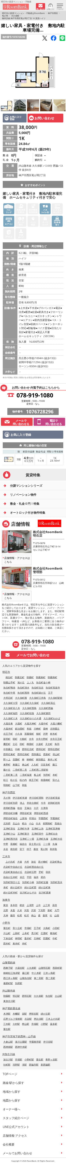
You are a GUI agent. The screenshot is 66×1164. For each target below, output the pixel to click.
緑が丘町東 (44, 887)
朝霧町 (30, 677)
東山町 (25, 764)
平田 (29, 877)
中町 (54, 938)
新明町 (6, 739)
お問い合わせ (44, 118)
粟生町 (6, 928)
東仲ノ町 (52, 759)
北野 (5, 910)
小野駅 (44, 1024)
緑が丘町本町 (10, 892)
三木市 (6, 856)
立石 (15, 744)
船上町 (37, 774)
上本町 (25, 933)
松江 (5, 780)
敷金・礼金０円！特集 (24, 504)
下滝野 (41, 910)
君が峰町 (43, 861)
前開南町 (47, 823)
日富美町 (45, 764)
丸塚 (54, 844)
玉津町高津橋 (53, 828)
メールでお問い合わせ (17, 1153)
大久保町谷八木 (11, 708)
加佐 (33, 861)
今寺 (43, 803)
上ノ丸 (30, 682)
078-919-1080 (34, 395)
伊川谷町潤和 (36, 797)
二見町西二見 (20, 769)
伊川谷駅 (48, 1041)
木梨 (12, 910)
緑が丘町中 (16, 887)
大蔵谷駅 (20, 968)
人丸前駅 (31, 968)
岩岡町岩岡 (54, 803)
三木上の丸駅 (53, 1018)
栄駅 (24, 1013)
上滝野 (30, 905)
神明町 (18, 938)
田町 (22, 744)
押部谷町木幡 (10, 813)
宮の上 (56, 780)
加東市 (6, 900)
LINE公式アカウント (16, 1127)
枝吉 (19, 808)
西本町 (6, 943)
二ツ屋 (46, 844)
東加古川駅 (9, 1001)
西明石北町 (28, 749)
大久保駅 (15, 15)
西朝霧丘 (36, 754)
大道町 (39, 744)
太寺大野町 (42, 739)
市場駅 (34, 1024)
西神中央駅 (21, 1047)
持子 (29, 849)
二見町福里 (26, 774)
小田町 (56, 928)
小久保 (18, 733)
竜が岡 (5, 15)
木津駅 (6, 1013)
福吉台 (23, 844)
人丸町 (34, 764)
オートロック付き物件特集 (27, 513)
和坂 (29, 728)
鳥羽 (57, 744)
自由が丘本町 (10, 877)
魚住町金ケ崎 (43, 682)
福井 (36, 877)
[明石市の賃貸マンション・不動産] (18, 7)
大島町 (46, 928)
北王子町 (8, 733)
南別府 (13, 849)
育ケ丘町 (17, 928)
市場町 (28, 928)
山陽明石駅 (44, 968)
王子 (50, 692)
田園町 (46, 938)
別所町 (46, 774)
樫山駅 (25, 1024)
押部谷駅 (33, 1013)
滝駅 (24, 1064)
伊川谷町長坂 (53, 797)
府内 (43, 877)
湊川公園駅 (21, 1041)
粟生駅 (6, 1029)
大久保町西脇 (46, 708)
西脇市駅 (33, 1064)
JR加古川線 (8, 1054)
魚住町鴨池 (9, 687)
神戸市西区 (53, 13)
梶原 (22, 905)
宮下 (22, 849)
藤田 (12, 915)
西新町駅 (57, 968)
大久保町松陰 (27, 713)
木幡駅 (16, 1013)
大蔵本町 (8, 728)
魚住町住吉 (37, 687)
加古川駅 (8, 1059)
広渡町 (44, 933)
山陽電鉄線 (8, 962)
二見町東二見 (10, 774)
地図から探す (11, 1100)
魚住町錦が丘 (39, 692)
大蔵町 (18, 723)
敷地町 (53, 933)
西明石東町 (9, 754)
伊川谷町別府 (10, 803)
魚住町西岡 (23, 692)
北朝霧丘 (55, 728)
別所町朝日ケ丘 (11, 882)
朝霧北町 (19, 677)
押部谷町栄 (26, 813)
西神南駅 (8, 1047)
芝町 (41, 872)
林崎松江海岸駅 (11, 973)
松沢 (26, 915)
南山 (33, 915)
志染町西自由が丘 (34, 867)
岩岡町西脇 (9, 808)
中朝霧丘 (8, 749)
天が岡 (6, 797)
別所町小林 (28, 882)
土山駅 (58, 996)
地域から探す (11, 1092)
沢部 (33, 910)
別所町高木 (56, 882)
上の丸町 (10, 861)
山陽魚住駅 (26, 978)
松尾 (19, 915)
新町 (49, 910)
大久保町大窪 (10, 703)
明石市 (6, 672)
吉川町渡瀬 (45, 892)
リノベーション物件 (23, 495)
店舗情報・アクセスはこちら (17, 559)
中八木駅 (36, 973)
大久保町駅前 (55, 697)
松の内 (23, 780)
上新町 (16, 933)
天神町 (37, 938)
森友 (36, 849)
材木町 (53, 733)
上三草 (46, 905)
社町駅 (6, 1064)
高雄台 (58, 823)
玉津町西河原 (10, 838)
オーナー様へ (11, 1109)
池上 (22, 803)
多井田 (13, 905)
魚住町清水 (23, 687)
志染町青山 (56, 861)
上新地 (23, 818)
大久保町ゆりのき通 (30, 718)
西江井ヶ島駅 (10, 978)
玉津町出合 (52, 833)
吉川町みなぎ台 (28, 892)
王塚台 (28, 808)
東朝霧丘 (40, 759)
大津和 (44, 808)
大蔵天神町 (30, 723)
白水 (38, 823)
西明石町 (41, 749)
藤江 (54, 764)
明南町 (6, 785)
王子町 (37, 928)
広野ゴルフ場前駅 (12, 1018)
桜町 (38, 733)
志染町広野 (30, 872)
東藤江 (16, 764)
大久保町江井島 (37, 697)
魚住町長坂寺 (53, 687)
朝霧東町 (40, 677)
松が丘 (13, 780)
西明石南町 (23, 754)
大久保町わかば (51, 718)
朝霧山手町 (9, 682)
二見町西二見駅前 (38, 769)
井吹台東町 (33, 803)
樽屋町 (30, 744)
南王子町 (33, 780)
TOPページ (10, 1074)
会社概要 (8, 1144)
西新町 (46, 754)
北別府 (6, 823)
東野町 (6, 764)
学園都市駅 (35, 1041)
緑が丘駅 (45, 1013)
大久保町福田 (10, 713)
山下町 (16, 785)
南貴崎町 (45, 780)
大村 (26, 861)
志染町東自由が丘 (12, 872)
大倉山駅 (8, 1041)
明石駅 (16, 996)
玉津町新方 (23, 833)
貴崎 (45, 728)
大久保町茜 (21, 697)
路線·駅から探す (13, 1083)
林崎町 (30, 759)
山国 (56, 915)
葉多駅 (53, 1024)
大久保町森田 (43, 713)
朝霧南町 (52, 677)
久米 (19, 910)
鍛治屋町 (20, 728)
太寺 (31, 739)
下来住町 (8, 938)
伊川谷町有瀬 (20, 797)
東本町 (16, 943)
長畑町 (13, 844)
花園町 (16, 759)
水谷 (5, 849)
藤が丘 (6, 769)
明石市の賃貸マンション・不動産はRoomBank (23, 13)
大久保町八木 (10, 718)
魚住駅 (49, 996)
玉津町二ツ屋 (27, 838)
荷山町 (56, 754)
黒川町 (34, 933)
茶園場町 (29, 733)
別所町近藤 (42, 882)
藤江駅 (25, 973)
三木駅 (6, 1024)
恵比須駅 (38, 1018)
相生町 (9, 677)
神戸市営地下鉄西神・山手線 (19, 1036)
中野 (5, 844)
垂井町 (28, 938)
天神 (5, 915)
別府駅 (18, 983)
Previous (3, 70)
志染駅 (28, 1018)
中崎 (17, 749)
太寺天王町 (56, 739)
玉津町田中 (37, 833)
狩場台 (32, 818)
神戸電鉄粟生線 (11, 1008)
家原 (5, 905)
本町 (55, 774)
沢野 (45, 733)
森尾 (45, 915)
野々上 (6, 759)
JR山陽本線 (8, 990)
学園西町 (43, 818)
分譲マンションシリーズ (26, 486)
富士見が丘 (35, 844)
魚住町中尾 (9, 692)
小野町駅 (29, 1059)
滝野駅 (16, 1064)
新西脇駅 (45, 1064)
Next (62, 70)
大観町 (23, 739)
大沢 (36, 808)
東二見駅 (38, 978)
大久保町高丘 (48, 703)
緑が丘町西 (30, 887)
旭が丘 (21, 682)
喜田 (54, 905)
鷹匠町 (6, 744)
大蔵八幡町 (56, 723)
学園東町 (55, 818)
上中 (38, 905)
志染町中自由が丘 (12, 867)
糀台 (24, 823)
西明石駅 (27, 996)
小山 (31, 823)
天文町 (48, 744)
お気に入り (50, 9)
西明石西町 (54, 749)
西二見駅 (50, 978)
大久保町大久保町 (29, 703)
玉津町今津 (23, 828)
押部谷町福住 (10, 818)
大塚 (19, 861)
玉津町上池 (37, 828)
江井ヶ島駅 (49, 973)
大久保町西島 (29, 708)
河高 (26, 910)
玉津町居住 (9, 828)
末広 (22, 877)
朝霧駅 (6, 996)
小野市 (6, 922)
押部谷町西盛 (41, 813)
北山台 (16, 823)
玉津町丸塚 (42, 838)
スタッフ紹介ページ (16, 1118)
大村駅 (16, 1024)
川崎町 (37, 728)
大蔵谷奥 (8, 723)
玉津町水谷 (56, 838)
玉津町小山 (9, 833)
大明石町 (8, 697)
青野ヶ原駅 (51, 1059)
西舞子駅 (8, 968)
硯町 (15, 739)
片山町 (6, 933)
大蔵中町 (43, 723)
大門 (56, 910)
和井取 (53, 849)
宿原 (48, 872)
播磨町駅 (8, 983)
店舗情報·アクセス (15, 1136)
